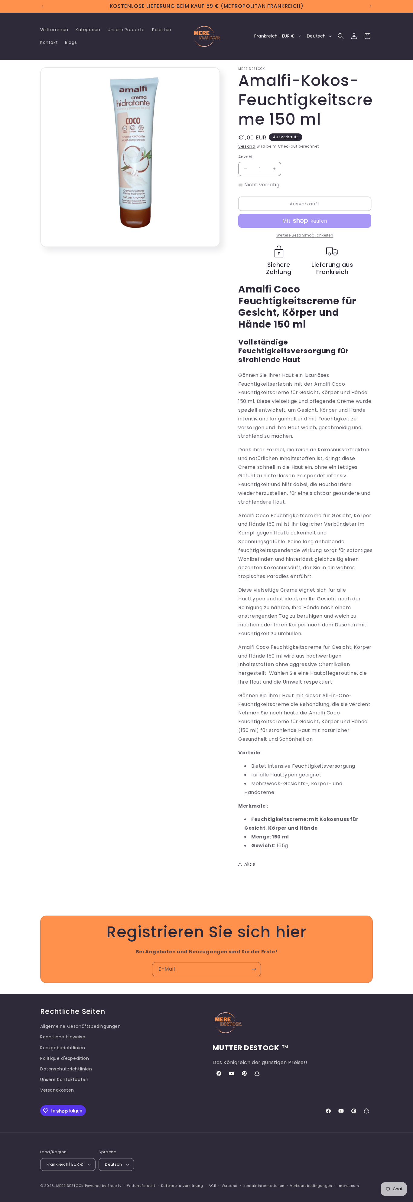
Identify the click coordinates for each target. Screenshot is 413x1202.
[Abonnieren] (254, 969)
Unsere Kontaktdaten (64, 1079)
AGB (212, 1185)
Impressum (348, 1185)
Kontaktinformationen (264, 1185)
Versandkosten (57, 1090)
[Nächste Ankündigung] (370, 6)
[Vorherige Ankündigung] (42, 6)
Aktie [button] (249, 864)
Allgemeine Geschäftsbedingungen (80, 1026)
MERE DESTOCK (70, 1185)
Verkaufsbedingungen (311, 1185)
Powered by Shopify (103, 1185)
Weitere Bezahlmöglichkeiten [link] (304, 235)
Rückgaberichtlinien (62, 1048)
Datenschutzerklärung (182, 1185)
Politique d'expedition (64, 1058)
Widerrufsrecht (141, 1185)
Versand (246, 146)
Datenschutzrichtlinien (66, 1069)
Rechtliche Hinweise (62, 1037)
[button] (340, 36)
